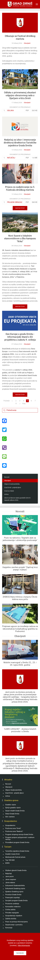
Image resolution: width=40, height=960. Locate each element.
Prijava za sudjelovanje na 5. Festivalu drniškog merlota (20, 188)
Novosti (6, 477)
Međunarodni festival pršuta (15, 857)
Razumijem (20, 953)
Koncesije (8, 928)
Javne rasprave (10, 879)
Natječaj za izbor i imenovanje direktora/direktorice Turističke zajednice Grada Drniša (20, 142)
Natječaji (8, 873)
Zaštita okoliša (10, 919)
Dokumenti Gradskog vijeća (15, 888)
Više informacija (24, 945)
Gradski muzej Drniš (12, 854)
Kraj (23, 403)
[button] (37, 4)
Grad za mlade (9, 491)
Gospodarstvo (10, 825)
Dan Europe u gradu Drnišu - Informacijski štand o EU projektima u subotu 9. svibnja (20, 337)
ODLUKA (10, 110)
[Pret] (12, 400)
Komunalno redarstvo (13, 907)
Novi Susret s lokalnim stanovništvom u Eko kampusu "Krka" (20, 238)
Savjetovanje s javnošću (14, 925)
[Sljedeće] (20, 403)
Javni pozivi (9, 876)
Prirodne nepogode (12, 913)
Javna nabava (10, 883)
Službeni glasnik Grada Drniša (15, 870)
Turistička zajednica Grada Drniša (17, 851)
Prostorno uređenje (12, 904)
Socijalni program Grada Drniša (16, 900)
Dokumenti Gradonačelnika (15, 885)
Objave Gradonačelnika (12, 484)
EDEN (7, 863)
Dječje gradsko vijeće (13, 808)
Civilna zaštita (10, 910)
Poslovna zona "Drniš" (13, 828)
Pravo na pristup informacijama (16, 922)
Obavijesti (27, 43)
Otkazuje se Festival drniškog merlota (20, 37)
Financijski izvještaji (12, 898)
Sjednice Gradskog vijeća (14, 892)
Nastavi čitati (20, 208)
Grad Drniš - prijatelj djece (12, 487)
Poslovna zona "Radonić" (14, 831)
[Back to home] (20, 4)
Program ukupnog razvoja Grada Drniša (19, 834)
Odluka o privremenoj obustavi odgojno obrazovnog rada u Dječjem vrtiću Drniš (20, 95)
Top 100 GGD (10, 860)
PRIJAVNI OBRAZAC (14, 202)
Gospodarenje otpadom (13, 916)
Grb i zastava (10, 817)
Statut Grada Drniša (12, 814)
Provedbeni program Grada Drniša (17, 842)
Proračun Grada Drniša (13, 895)
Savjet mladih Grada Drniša (15, 811)
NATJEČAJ (11, 158)
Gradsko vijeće (10, 805)
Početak (7, 401)
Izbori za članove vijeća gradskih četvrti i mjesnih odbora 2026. (17, 499)
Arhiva (6, 494)
